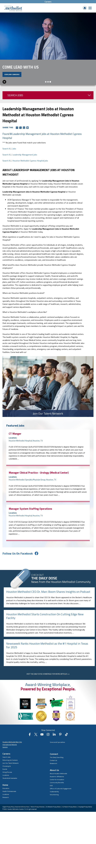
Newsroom (53, 771)
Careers (48, 1)
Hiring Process (7, 779)
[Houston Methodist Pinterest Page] (60, 742)
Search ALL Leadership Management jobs (19, 162)
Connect (54, 761)
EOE (51, 793)
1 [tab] (45, 89)
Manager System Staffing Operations (30, 516)
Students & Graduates (9, 785)
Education (5, 796)
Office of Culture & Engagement (60, 796)
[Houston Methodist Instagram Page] (48, 742)
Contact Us (53, 768)
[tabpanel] (48, 52)
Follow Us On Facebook (17, 561)
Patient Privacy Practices (37, 814)
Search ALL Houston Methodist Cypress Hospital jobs (25, 168)
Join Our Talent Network (10, 770)
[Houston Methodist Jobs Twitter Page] (35, 742)
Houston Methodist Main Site (12, 749)
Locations (5, 782)
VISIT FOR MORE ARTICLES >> (48, 681)
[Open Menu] (90, 8)
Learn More (9, 81)
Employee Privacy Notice (85, 814)
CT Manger (15, 441)
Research (5, 805)
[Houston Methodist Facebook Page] (29, 742)
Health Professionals (9, 799)
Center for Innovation (57, 787)
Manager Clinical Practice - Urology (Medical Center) (39, 480)
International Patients (9, 752)
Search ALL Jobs (9, 156)
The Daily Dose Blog (56, 765)
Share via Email (27, 135)
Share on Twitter (20, 135)
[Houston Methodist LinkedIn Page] (54, 742)
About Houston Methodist (58, 781)
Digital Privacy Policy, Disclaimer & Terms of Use (15, 814)
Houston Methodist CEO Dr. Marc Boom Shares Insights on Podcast (48, 599)
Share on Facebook (17, 135)
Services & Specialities (57, 749)
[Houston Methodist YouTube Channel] (42, 742)
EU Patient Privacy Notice (69, 814)
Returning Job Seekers (10, 767)
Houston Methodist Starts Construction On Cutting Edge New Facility (45, 623)
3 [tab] (50, 89)
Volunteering (54, 802)
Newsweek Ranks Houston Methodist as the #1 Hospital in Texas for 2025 (47, 653)
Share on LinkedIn (24, 135)
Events (4, 776)
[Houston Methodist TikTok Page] (66, 742)
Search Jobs (15, 103)
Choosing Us (6, 773)
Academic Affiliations (57, 784)
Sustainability (54, 799)
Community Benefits (57, 790)
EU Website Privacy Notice (53, 814)
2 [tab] (48, 89)
